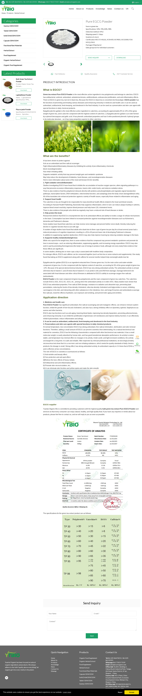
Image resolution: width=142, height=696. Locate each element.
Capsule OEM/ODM (11, 41)
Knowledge (100, 9)
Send (92, 636)
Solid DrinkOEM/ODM (12, 36)
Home (71, 9)
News (109, 9)
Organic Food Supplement (13, 65)
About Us (80, 9)
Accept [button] (131, 692)
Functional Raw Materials (13, 45)
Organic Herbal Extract (12, 60)
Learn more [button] (67, 692)
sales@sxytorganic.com (118, 665)
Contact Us (118, 9)
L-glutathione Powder (23, 95)
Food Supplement (10, 55)
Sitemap (53, 671)
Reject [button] (120, 692)
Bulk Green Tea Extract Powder (24, 80)
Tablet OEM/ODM (10, 31)
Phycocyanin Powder (23, 109)
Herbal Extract (9, 50)
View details (23, 90)
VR (127, 9)
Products (89, 9)
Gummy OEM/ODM (11, 26)
